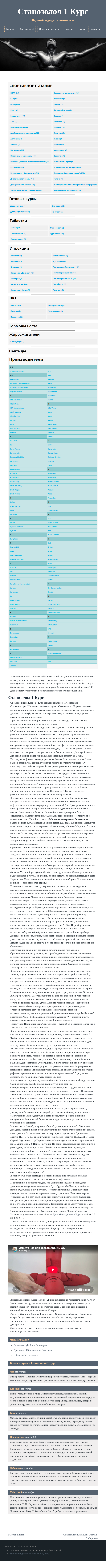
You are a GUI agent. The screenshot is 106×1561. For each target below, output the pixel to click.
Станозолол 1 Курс (53, 11)
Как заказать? (26, 29)
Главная (10, 29)
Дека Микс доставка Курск (67, 1214)
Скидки (68, 29)
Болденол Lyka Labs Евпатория (30, 1345)
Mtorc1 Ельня (16, 1534)
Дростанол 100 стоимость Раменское (33, 1350)
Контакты (95, 29)
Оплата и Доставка (49, 29)
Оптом (81, 29)
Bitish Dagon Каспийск (26, 1355)
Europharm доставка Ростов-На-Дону (29, 1553)
